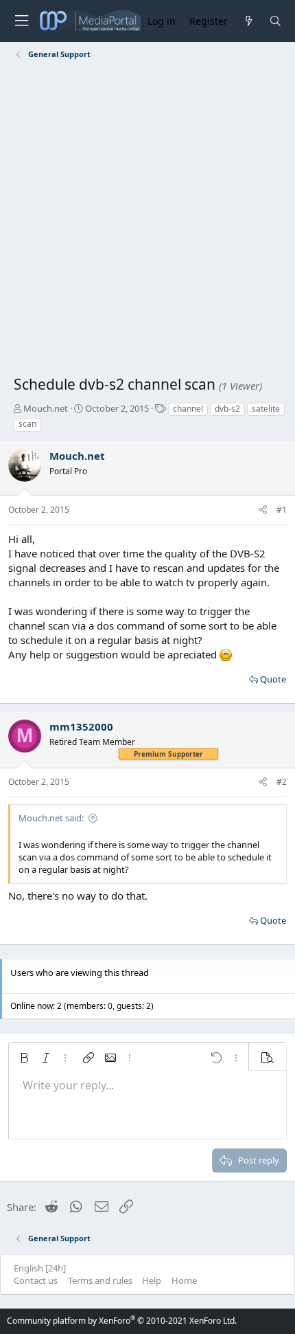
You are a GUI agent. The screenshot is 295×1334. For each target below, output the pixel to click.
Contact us (36, 1280)
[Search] (275, 21)
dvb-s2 (227, 408)
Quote (273, 679)
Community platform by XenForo (122, 1320)
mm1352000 (81, 726)
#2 (281, 782)
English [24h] (40, 1268)
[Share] (263, 510)
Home (184, 1280)
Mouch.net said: (51, 818)
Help (151, 1280)
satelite (266, 408)
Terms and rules (100, 1280)
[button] (24, 1058)
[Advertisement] (147, 220)
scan (27, 424)
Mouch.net (45, 408)
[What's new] (248, 21)
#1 (281, 509)
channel (188, 408)
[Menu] (21, 20)
